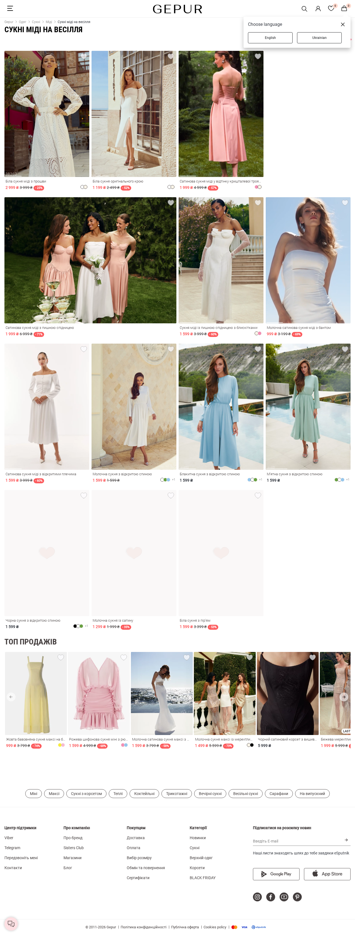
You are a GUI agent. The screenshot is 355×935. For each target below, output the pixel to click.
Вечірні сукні (210, 793)
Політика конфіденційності (143, 927)
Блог (68, 868)
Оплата (133, 848)
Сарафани (279, 793)
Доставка (136, 838)
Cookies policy (215, 927)
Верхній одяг (201, 858)
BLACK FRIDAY (202, 878)
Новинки (198, 838)
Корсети (197, 868)
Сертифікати (138, 878)
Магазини (73, 858)
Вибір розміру (139, 858)
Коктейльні (144, 793)
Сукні (194, 848)
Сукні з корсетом (86, 793)
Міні (33, 793)
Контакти (13, 868)
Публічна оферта (185, 927)
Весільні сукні (245, 793)
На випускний (312, 793)
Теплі (118, 793)
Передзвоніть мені (21, 858)
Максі (54, 793)
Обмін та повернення (146, 868)
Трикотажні (176, 793)
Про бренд (73, 838)
